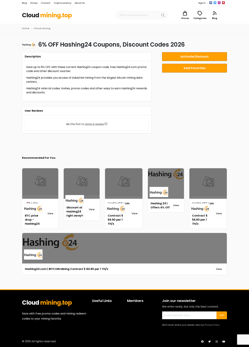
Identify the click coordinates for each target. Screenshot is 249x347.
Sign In (201, 3)
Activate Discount (194, 56)
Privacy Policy (212, 324)
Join (221, 315)
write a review (94, 124)
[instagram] (219, 2)
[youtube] (223, 2)
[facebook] (210, 2)
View (50, 213)
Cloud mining (42, 28)
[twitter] (215, 2)
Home (25, 28)
